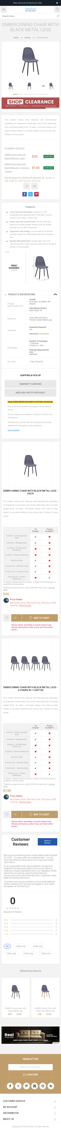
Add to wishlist (7, 618)
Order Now (49, 156)
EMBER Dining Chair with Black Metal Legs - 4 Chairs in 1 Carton (17, 168)
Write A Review (47, 842)
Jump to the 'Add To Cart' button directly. (30, 179)
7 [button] (45, 94)
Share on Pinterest (36, 194)
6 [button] (40, 94)
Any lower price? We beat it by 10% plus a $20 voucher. (33, 604)
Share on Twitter (30, 194)
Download (44, 334)
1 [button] (15, 94)
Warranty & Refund (30, 384)
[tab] (30, 375)
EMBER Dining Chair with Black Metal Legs (15, 1009)
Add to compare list (26, 186)
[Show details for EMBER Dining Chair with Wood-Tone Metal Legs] (45, 991)
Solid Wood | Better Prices (28, 3)
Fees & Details (13, 430)
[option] (12, 86)
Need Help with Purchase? (30, 392)
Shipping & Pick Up (30, 375)
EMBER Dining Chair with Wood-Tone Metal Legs (45, 1009)
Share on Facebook (24, 194)
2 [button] (20, 94)
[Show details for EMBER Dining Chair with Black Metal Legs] (16, 991)
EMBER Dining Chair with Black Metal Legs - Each (15, 156)
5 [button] (35, 94)
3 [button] (25, 94)
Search (58, 16)
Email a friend (34, 186)
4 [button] (30, 94)
